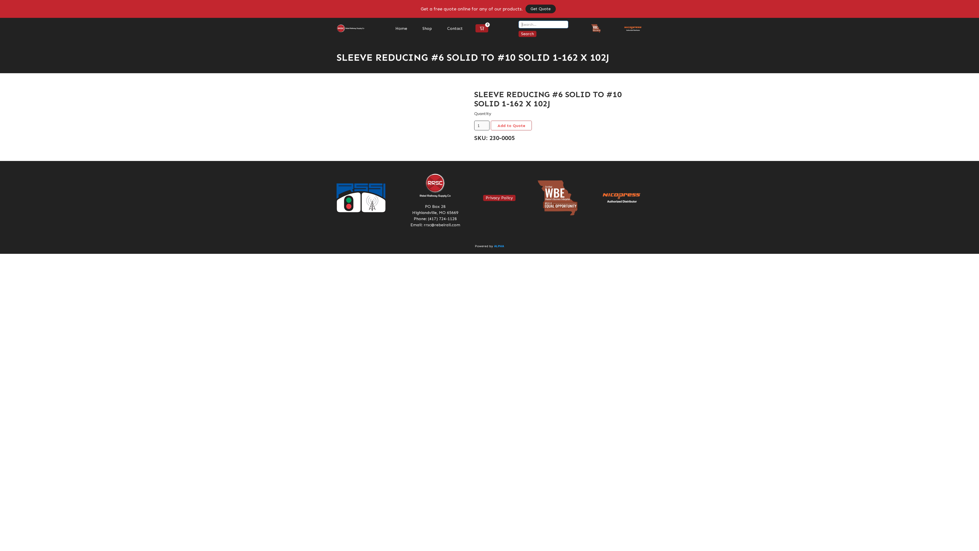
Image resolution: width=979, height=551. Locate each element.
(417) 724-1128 (442, 218)
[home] (351, 28)
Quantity (482, 113)
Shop (427, 28)
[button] (481, 28)
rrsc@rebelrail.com (442, 224)
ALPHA (499, 246)
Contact (455, 28)
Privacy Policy (499, 197)
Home (401, 28)
